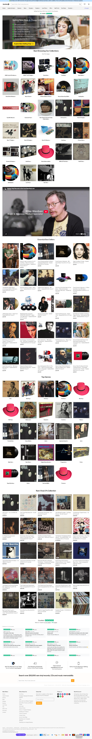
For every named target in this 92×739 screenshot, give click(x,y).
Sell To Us (57, 8)
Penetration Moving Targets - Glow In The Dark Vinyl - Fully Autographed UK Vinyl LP (27, 537)
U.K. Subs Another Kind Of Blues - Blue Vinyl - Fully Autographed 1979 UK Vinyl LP (81, 562)
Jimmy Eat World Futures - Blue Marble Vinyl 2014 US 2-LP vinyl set (63, 587)
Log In (87, 8)
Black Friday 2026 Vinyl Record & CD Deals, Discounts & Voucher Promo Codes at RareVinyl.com (47, 727)
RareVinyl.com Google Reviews (26, 722)
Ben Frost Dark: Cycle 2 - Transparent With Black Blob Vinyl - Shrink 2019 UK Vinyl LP (10, 611)
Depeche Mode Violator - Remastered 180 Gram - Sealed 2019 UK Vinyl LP (27, 367)
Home (4, 8)
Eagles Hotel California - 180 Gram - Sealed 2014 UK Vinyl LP (45, 288)
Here (48, 54)
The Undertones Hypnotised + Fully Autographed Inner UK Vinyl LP (46, 587)
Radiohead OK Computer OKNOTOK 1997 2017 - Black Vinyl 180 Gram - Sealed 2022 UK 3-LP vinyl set (28, 316)
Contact (70, 8)
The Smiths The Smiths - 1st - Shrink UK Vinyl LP (45, 513)
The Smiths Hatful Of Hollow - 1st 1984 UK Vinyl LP (11, 561)
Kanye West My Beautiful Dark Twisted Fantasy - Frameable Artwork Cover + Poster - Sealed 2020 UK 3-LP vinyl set (81, 368)
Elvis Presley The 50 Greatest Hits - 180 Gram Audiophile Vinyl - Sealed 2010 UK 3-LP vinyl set (28, 341)
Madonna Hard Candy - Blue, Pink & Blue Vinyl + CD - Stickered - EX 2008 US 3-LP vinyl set (81, 537)
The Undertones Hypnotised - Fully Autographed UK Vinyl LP (27, 586)
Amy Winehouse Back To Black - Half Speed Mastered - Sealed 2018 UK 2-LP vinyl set (46, 263)
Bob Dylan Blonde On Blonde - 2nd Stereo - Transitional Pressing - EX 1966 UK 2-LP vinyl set (46, 562)
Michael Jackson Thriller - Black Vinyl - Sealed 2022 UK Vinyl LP (27, 288)
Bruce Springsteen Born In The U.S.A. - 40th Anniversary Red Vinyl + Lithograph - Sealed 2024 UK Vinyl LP (46, 368)
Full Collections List (24, 727)
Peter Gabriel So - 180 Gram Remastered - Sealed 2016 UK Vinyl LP (45, 341)
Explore (37, 8)
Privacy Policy (22, 715)
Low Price (44, 8)
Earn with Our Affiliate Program (26, 701)
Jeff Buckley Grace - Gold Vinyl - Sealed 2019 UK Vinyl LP (10, 314)
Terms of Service (23, 713)
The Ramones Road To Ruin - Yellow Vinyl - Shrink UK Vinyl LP (46, 536)
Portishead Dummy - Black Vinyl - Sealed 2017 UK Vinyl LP (63, 340)
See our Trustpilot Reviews (25, 709)
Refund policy (16, 727)
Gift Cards (21, 706)
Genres (19, 8)
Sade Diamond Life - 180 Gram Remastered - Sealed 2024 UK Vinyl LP (10, 367)
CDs (51, 8)
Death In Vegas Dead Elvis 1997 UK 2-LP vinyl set (45, 610)
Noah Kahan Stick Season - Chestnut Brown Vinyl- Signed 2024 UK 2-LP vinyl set (62, 562)
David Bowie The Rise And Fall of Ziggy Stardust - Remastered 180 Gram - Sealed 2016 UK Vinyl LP (81, 315)
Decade (31, 8)
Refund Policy (22, 708)
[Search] (80, 4)
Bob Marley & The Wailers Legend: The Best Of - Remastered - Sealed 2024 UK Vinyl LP (10, 342)
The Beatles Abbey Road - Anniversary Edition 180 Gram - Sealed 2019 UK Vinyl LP (10, 289)
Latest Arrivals (11, 8)
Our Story (63, 8)
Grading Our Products (24, 711)
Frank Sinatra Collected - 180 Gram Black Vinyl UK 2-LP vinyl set (62, 263)
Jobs (20, 699)
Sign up (39, 703)
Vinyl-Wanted (18, 668)
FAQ (36, 729)
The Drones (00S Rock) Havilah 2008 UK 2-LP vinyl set (27, 561)
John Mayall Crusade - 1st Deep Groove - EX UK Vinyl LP (63, 513)
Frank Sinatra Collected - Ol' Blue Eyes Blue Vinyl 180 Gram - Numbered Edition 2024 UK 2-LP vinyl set (81, 289)
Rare (25, 8)
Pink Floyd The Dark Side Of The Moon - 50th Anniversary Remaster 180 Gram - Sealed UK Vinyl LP (63, 289)
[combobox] (44, 4)
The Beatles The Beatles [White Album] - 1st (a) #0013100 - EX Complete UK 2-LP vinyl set (63, 537)
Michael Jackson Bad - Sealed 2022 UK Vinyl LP (45, 314)
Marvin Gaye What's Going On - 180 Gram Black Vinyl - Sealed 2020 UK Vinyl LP (63, 367)
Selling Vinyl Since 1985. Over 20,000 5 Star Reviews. (46, 11)
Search (4, 727)
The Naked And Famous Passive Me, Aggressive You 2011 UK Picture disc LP (10, 587)
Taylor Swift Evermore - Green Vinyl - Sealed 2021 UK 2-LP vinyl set (63, 315)
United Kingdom (31, 735)
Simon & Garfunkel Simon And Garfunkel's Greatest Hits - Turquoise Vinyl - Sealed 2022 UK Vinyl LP (81, 342)
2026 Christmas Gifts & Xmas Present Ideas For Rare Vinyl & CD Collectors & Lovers (18, 729)
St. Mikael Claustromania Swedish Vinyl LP (9, 536)
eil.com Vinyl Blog (23, 717)
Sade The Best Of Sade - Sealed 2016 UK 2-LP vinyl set (81, 262)
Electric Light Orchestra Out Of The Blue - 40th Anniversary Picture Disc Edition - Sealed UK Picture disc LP (28, 263)
